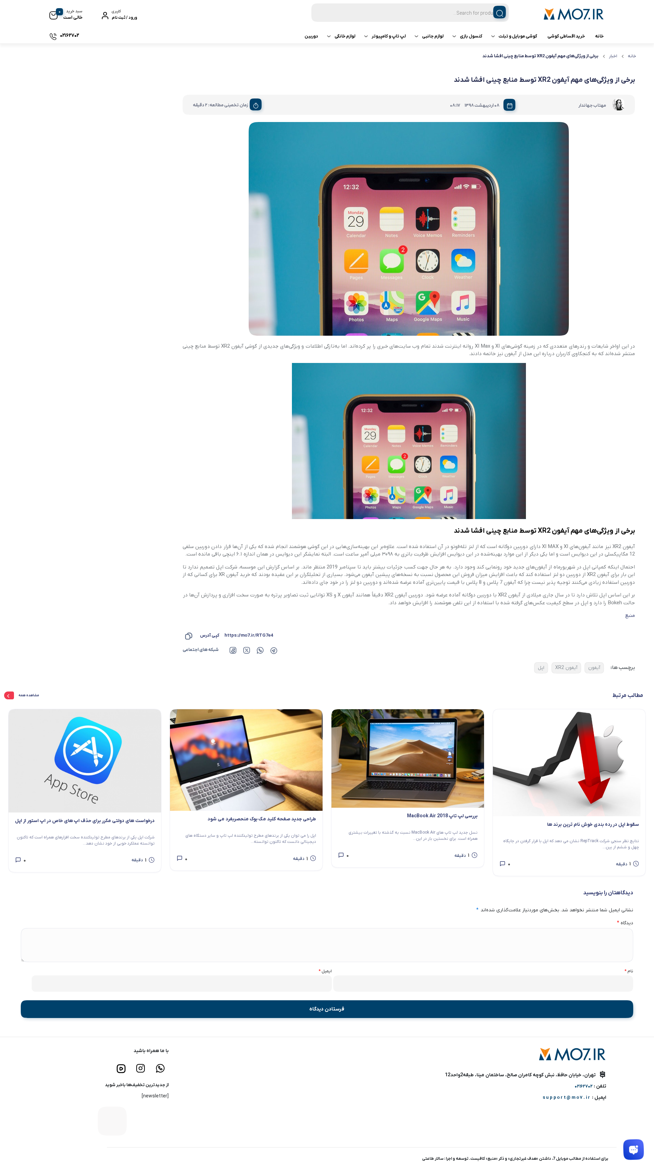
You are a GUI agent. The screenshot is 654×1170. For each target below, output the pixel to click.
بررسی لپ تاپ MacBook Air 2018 (442, 816)
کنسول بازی (471, 36)
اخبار (613, 56)
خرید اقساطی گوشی (566, 36)
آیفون (594, 668)
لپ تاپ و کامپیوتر (389, 36)
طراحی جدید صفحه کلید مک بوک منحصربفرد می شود (261, 819)
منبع (630, 615)
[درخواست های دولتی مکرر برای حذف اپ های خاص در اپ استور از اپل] (85, 760)
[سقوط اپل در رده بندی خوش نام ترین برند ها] (569, 762)
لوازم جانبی (432, 36)
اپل (541, 668)
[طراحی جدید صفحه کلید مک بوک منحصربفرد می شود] (246, 760)
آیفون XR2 (566, 668)
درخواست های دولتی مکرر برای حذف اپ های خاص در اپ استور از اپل (85, 821)
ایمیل (325, 971)
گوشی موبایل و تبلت (518, 36)
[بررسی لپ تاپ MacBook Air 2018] (407, 758)
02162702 (584, 1086)
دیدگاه (625, 923)
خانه (599, 36)
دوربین (311, 36)
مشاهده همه (29, 695)
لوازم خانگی (344, 36)
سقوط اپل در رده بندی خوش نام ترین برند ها (593, 824)
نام (628, 971)
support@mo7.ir (567, 1097)
